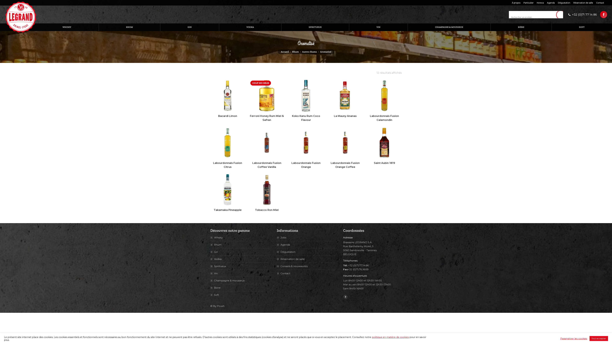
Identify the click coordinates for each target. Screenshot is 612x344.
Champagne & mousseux (229, 280)
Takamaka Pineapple (228, 209)
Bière (217, 287)
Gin (216, 251)
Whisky (218, 237)
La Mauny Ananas (345, 116)
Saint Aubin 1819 (384, 163)
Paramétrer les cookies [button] (573, 338)
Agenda (285, 244)
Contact (285, 273)
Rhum (218, 244)
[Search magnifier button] (560, 15)
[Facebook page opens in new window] (603, 14)
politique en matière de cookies (390, 337)
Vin (216, 273)
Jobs (283, 237)
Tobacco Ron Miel (267, 209)
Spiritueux (220, 266)
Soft (216, 294)
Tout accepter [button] (598, 338)
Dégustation (287, 251)
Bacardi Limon (227, 116)
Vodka (218, 259)
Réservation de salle (292, 259)
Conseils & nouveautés (294, 266)
